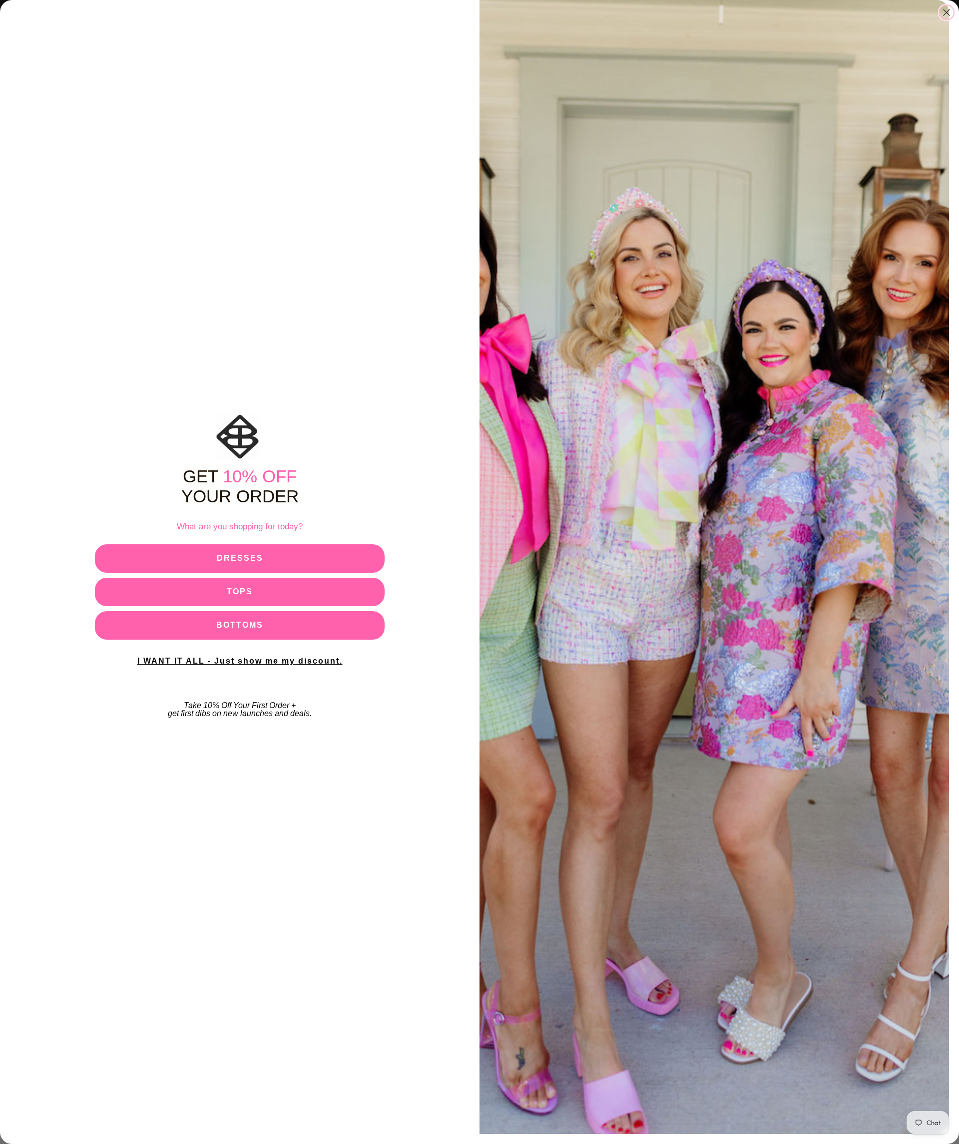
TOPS (240, 591)
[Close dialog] (946, 12)
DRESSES (240, 558)
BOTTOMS (239, 625)
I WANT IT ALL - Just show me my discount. (240, 661)
